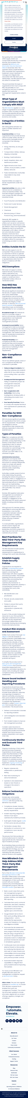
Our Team (14, 1038)
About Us (14, 1033)
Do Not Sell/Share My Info (18, 1096)
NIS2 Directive (9, 108)
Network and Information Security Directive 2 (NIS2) (12, 66)
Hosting (14, 1059)
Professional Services (14, 1056)
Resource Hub (14, 1070)
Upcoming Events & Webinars (14, 1086)
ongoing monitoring (15, 763)
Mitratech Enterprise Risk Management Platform (13, 874)
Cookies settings (14, 34)
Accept (14, 38)
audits (24, 821)
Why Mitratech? (14, 1036)
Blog (14, 1068)
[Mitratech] (26, 2)
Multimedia (14, 1073)
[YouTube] (17, 1020)
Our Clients (14, 1054)
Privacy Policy (8, 21)
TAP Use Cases (14, 1075)
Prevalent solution (8, 887)
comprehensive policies (15, 568)
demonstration (8, 976)
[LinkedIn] (7, 1020)
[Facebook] (13, 1020)
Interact (14, 1084)
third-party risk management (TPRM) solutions (11, 664)
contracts (5, 801)
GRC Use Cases (14, 1077)
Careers (14, 1040)
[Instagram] (20, 1020)
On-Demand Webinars (14, 1089)
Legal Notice (22, 1094)
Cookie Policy (7, 1096)
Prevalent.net (14, 984)
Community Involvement (14, 1047)
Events (14, 1081)
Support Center (14, 1061)
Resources (14, 1065)
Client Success (14, 1051)
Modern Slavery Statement (12, 1094)
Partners (14, 1043)
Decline (14, 42)
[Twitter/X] (10, 1020)
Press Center (14, 1045)
